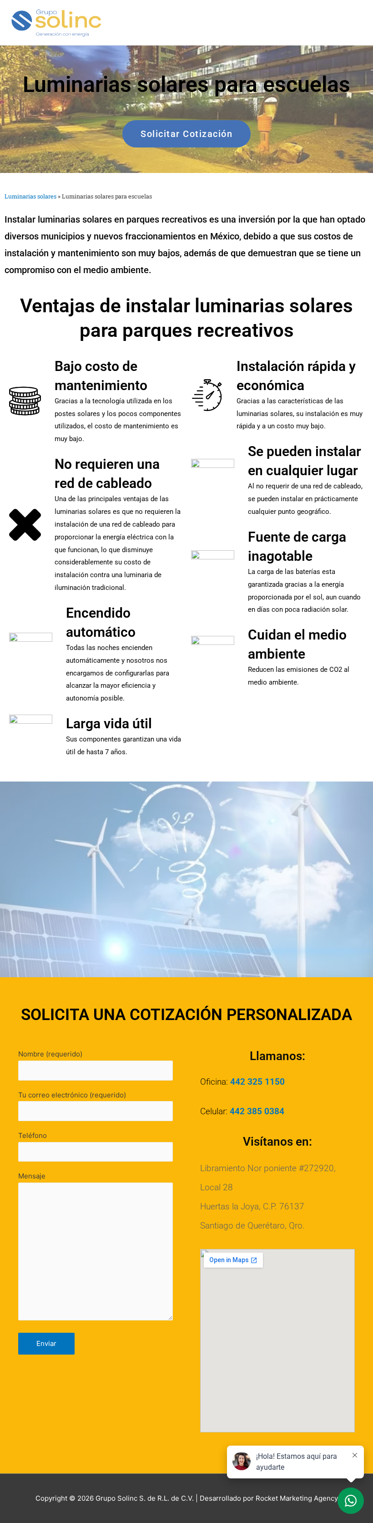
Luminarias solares (30, 196)
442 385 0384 (257, 1111)
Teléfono (32, 1135)
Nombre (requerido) (50, 1054)
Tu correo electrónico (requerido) (72, 1095)
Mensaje (31, 1176)
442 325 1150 (257, 1081)
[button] (186, 133)
